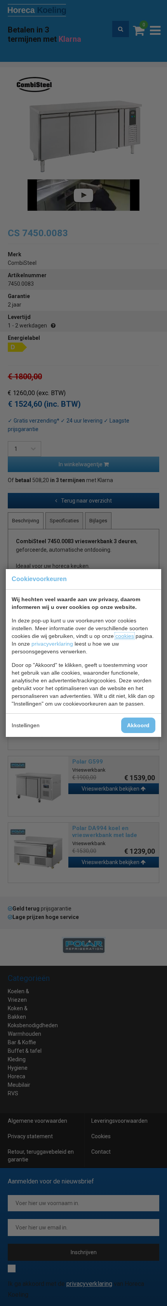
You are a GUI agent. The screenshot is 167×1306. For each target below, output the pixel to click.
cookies (124, 636)
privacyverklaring (52, 644)
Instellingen (26, 725)
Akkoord (138, 725)
